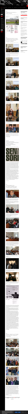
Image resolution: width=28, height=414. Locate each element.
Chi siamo (1, 8)
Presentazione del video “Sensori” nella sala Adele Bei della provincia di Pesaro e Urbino (12, 40)
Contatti (4, 8)
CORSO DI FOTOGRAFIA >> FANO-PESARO (11, 13)
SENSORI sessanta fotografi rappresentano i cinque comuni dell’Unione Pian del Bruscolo (12, 143)
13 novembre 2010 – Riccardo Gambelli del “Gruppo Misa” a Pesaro (11, 186)
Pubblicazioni (7, 140)
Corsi (6, 11)
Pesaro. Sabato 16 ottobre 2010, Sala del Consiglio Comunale (12, 335)
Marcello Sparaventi (12, 14)
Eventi (6, 37)
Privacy (10, 412)
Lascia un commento (16, 14)
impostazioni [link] (6, 413)
